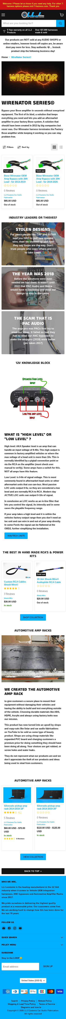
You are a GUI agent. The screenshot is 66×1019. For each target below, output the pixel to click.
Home (5, 57)
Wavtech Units (16, 535)
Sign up (48, 966)
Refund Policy (45, 1001)
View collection (33, 857)
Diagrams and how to (31, 1007)
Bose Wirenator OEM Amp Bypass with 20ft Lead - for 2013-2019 (15, 178)
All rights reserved (33, 1014)
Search (14, 1001)
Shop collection (33, 617)
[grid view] (54, 147)
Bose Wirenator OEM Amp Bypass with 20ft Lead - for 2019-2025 (48, 178)
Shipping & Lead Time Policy (22, 1004)
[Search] (60, 23)
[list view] (61, 147)
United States (31, 980)
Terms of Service (47, 1004)
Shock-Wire (8, 598)
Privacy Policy (28, 1001)
